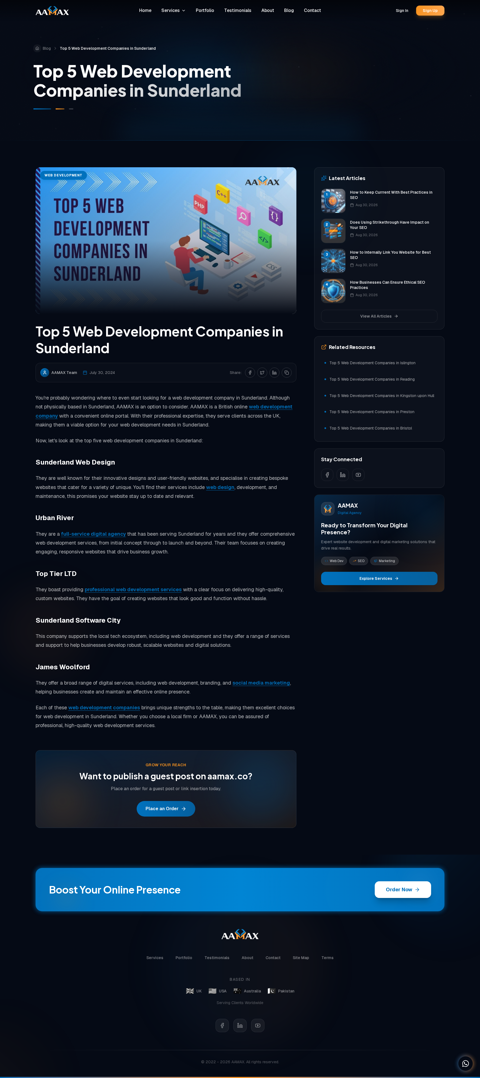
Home (145, 10)
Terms (327, 957)
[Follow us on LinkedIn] (343, 475)
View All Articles (376, 316)
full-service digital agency (93, 534)
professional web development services (133, 589)
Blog (289, 10)
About (267, 10)
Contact (312, 10)
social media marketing (261, 683)
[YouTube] (257, 1025)
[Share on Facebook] (250, 373)
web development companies (104, 707)
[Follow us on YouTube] (358, 475)
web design (220, 487)
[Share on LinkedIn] (274, 373)
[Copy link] (287, 373)
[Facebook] (222, 1025)
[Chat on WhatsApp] (465, 1063)
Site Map (301, 957)
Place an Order (162, 809)
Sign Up (430, 10)
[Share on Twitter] (262, 373)
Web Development (63, 175)
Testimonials (237, 10)
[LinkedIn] (240, 1025)
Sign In (402, 10)
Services (170, 10)
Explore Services (375, 578)
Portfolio (205, 10)
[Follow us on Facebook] (327, 475)
